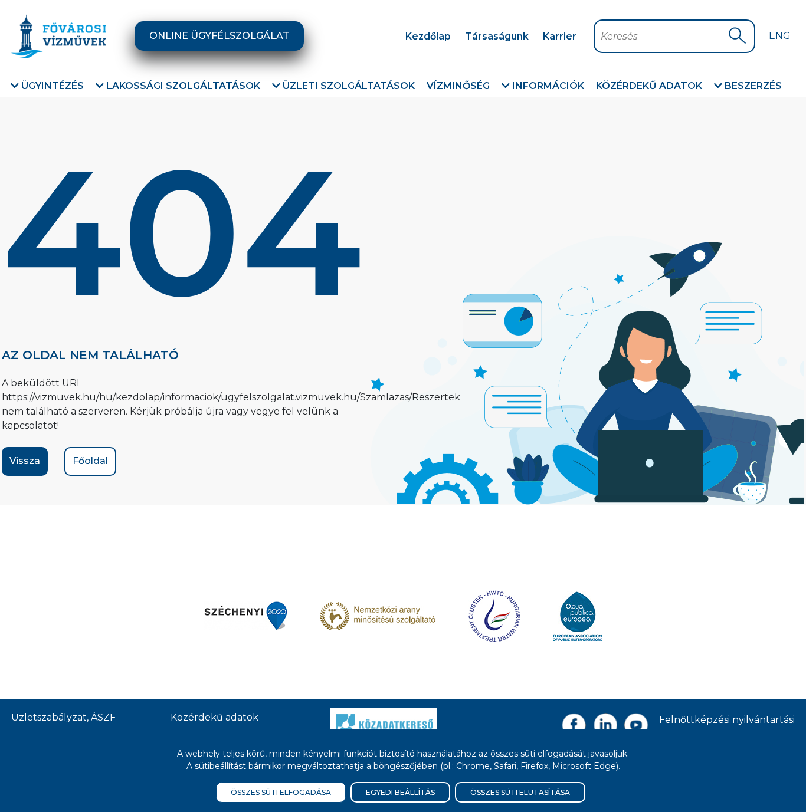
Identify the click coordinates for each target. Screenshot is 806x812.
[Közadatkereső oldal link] (383, 723)
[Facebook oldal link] (574, 725)
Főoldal (90, 460)
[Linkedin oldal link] (605, 725)
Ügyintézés (51, 85)
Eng (780, 35)
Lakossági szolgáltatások (182, 85)
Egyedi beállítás (400, 792)
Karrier (559, 36)
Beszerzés (752, 85)
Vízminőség (458, 85)
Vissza (24, 460)
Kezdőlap (428, 36)
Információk (547, 85)
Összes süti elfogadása (281, 792)
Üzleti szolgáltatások (347, 85)
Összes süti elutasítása (520, 792)
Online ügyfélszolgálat (219, 35)
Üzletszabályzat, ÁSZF (63, 717)
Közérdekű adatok (649, 85)
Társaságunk (497, 36)
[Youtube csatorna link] (636, 725)
